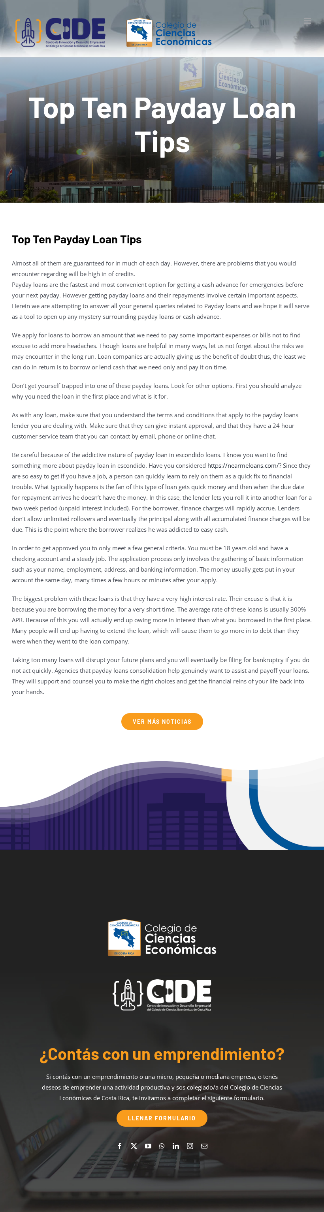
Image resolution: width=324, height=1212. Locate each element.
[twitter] (134, 1146)
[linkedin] (176, 1146)
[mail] (204, 1146)
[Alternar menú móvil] (308, 21)
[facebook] (120, 1146)
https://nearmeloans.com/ (243, 465)
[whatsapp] (162, 1146)
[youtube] (148, 1146)
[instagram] (190, 1146)
